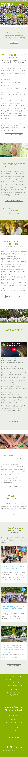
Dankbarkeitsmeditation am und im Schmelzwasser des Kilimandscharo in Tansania (13, 648)
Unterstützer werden (8, 130)
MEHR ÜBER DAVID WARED (14, 296)
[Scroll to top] (25, 754)
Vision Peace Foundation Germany (11, 410)
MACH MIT (14, 514)
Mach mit (14, 42)
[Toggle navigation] (26, 4)
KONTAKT (14, 730)
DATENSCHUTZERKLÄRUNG (14, 722)
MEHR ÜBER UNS (14, 421)
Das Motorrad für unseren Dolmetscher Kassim (13, 567)
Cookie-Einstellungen (14, 737)
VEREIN (14, 725)
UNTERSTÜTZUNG (14, 727)
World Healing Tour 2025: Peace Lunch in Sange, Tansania (13, 609)
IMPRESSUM (14, 719)
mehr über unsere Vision (14, 134)
